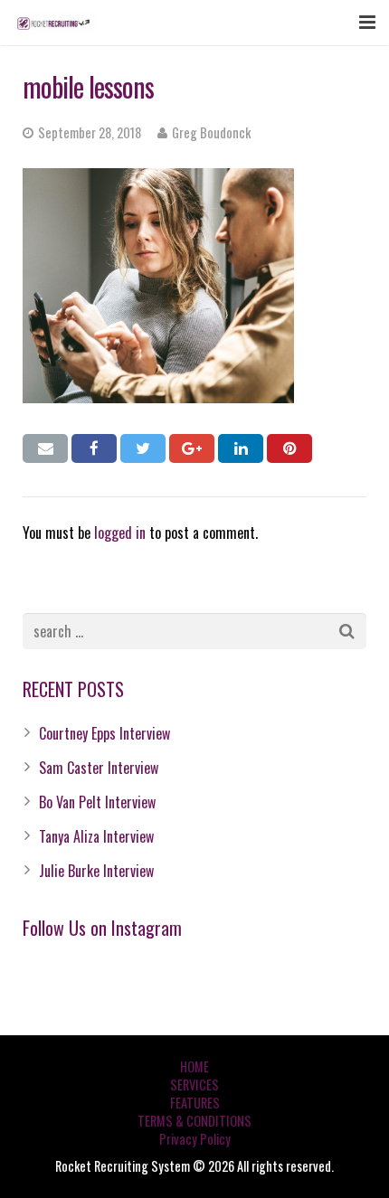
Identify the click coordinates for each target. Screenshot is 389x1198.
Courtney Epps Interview (104, 733)
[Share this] (94, 448)
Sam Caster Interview (98, 767)
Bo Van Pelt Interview (97, 802)
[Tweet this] (143, 448)
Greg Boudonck (211, 132)
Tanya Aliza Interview (96, 836)
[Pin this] (289, 448)
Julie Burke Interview (96, 871)
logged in (120, 532)
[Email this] (45, 448)
